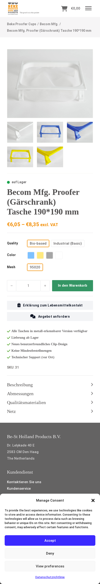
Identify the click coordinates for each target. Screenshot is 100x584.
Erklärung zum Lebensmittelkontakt (53, 305)
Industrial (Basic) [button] (67, 243)
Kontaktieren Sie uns (24, 482)
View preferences (50, 566)
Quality (12, 243)
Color (11, 255)
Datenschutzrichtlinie (50, 577)
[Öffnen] (88, 8)
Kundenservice (19, 488)
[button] (93, 500)
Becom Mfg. (49, 24)
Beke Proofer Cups (21, 24)
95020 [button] (35, 267)
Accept (50, 540)
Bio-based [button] (38, 243)
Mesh (11, 267)
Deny (50, 553)
